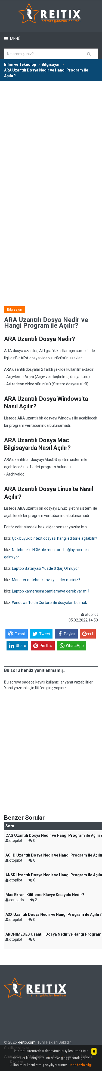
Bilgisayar (14, 309)
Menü (14, 39)
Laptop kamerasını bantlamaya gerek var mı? (50, 591)
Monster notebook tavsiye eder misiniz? (46, 580)
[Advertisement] (51, 135)
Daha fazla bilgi (80, 1065)
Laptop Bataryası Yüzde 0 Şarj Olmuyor (45, 568)
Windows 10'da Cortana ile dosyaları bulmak (49, 602)
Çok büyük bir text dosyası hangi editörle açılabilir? (54, 538)
